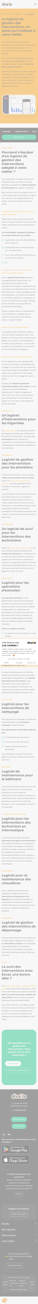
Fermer (6, 663)
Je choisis (19, 663)
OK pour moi (31, 663)
